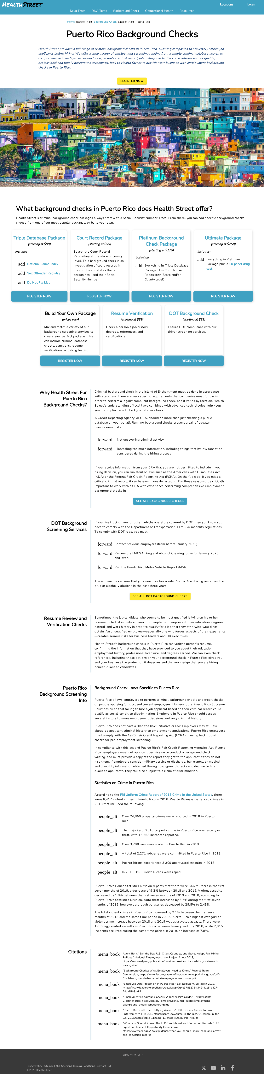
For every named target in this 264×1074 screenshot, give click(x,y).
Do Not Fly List (38, 282)
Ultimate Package (223, 238)
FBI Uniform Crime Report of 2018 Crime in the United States (166, 795)
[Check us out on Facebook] (232, 1069)
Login (251, 4)
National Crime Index (43, 264)
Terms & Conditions (84, 1066)
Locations (226, 4)
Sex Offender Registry (43, 273)
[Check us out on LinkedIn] (223, 1069)
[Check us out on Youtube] (213, 1069)
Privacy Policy (34, 1066)
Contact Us (103, 1066)
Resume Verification (132, 313)
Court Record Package (99, 238)
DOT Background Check (194, 313)
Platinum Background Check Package (161, 241)
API (140, 1055)
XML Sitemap (63, 1066)
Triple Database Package (39, 238)
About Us (129, 1055)
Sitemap (49, 1066)
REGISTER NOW (39, 296)
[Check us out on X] (203, 1069)
